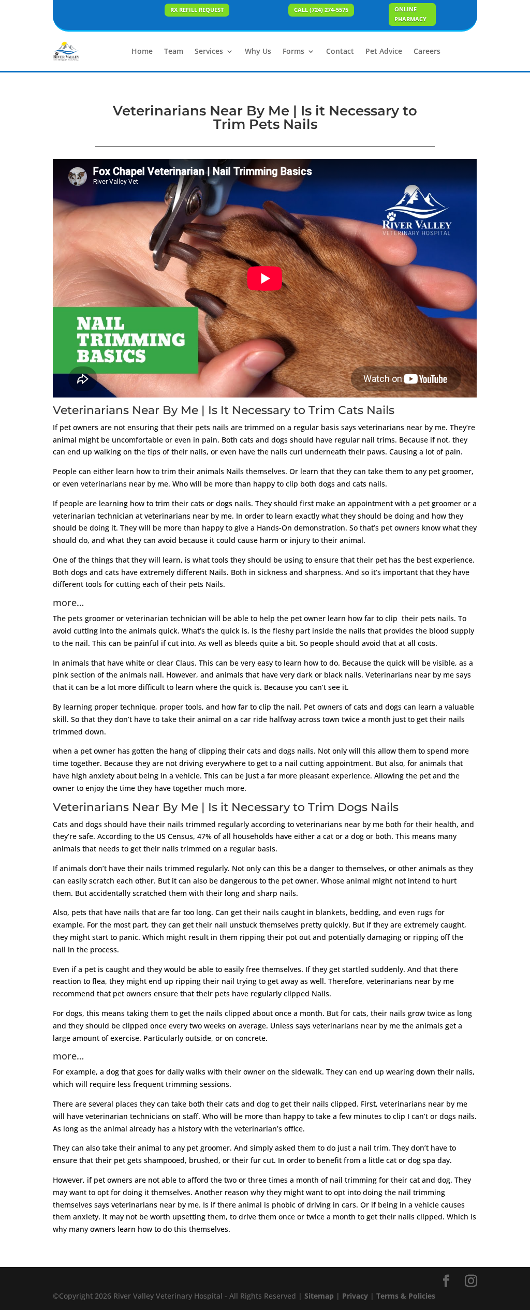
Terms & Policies (405, 1296)
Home (142, 51)
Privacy (355, 1296)
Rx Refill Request (197, 9)
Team (173, 51)
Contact (340, 51)
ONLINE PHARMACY (410, 14)
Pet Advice (383, 51)
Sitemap (319, 1296)
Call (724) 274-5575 (321, 9)
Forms (293, 51)
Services (209, 51)
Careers (427, 51)
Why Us (258, 51)
